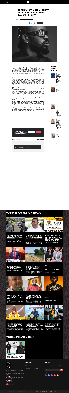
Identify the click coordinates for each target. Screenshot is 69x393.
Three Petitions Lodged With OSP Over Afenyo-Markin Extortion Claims (15, 267)
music (56, 73)
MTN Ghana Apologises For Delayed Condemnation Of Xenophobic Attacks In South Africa (34, 297)
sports (46, 323)
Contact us (36, 368)
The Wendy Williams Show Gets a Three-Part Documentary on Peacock (58, 126)
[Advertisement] (28, 119)
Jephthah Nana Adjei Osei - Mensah (26, 19)
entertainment (58, 74)
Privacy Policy (49, 391)
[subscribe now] (61, 370)
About (35, 365)
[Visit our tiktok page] (55, 375)
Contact (54, 391)
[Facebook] (29, 23)
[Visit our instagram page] (52, 375)
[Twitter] (32, 23)
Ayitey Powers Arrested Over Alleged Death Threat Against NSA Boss (58, 138)
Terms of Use (27, 368)
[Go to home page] (8, 367)
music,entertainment (11, 354)
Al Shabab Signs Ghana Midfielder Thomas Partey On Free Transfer (53, 325)
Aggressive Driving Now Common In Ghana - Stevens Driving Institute (14, 325)
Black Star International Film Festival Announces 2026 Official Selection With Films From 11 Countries (53, 239)
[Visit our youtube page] (58, 375)
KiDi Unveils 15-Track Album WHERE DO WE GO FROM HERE (58, 80)
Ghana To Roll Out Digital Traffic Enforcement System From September (15, 237)
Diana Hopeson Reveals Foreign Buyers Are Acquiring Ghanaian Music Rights (58, 95)
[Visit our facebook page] (46, 375)
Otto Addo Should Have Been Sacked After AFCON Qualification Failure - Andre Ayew (15, 297)
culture (60, 76)
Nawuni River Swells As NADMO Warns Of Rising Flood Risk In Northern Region (33, 268)
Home (26, 365)
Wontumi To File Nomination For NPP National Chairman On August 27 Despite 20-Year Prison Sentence (34, 238)
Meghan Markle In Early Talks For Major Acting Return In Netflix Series (52, 268)
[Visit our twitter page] (49, 375)
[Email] (34, 23)
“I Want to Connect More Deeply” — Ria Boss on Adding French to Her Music (58, 111)
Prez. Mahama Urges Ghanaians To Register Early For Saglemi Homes (34, 325)
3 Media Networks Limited (26, 391)
